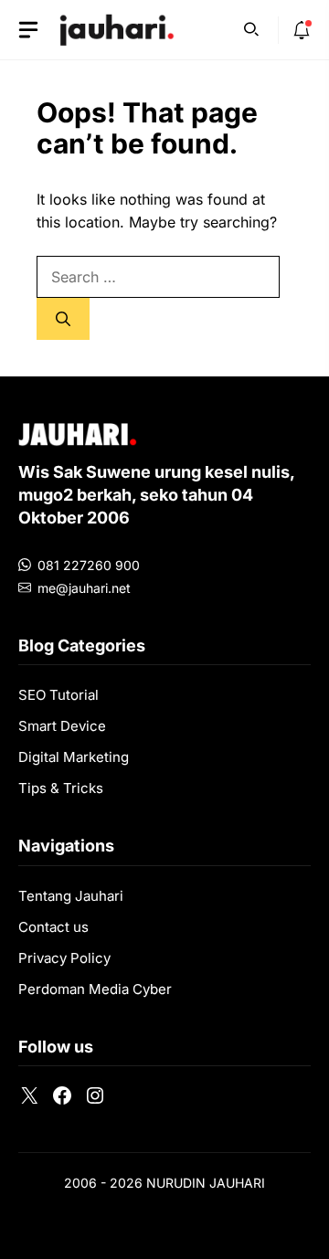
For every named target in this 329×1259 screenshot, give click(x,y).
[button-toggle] (28, 30)
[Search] (63, 319)
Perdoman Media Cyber (95, 989)
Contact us (53, 927)
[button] (251, 27)
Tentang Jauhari (70, 896)
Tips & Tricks (60, 788)
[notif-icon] (301, 30)
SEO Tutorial (58, 695)
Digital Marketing (73, 757)
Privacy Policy (64, 958)
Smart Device (62, 726)
